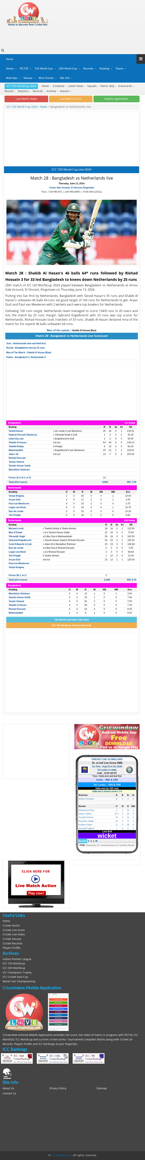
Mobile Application (116, 99)
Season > (65, 91)
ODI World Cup (68, 68)
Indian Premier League (17, 959)
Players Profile (11, 948)
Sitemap (101, 1088)
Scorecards (125, 86)
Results (10, 91)
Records (88, 68)
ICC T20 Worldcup (14, 963)
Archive (52, 91)
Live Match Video (26, 99)
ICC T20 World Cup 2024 (22, 106)
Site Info (65, 77)
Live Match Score (70, 99)
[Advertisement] (71, 35)
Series (10, 68)
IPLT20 (24, 68)
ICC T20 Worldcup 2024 (21, 86)
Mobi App (11, 77)
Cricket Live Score (14, 930)
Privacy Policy (57, 1088)
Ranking (104, 68)
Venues (27, 77)
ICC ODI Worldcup (14, 968)
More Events (46, 77)
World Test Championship (19, 981)
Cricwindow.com (61, 1155)
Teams (119, 68)
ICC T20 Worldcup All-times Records (71, 625)
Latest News (76, 86)
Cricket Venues (12, 939)
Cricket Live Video (14, 934)
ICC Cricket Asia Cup (15, 977)
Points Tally (107, 86)
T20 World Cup (44, 68)
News (43, 106)
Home (9, 59)
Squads (92, 86)
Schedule (59, 86)
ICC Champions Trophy (17, 972)
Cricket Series (11, 925)
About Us (8, 1088)
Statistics (24, 91)
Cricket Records (12, 943)
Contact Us (9, 1093)
